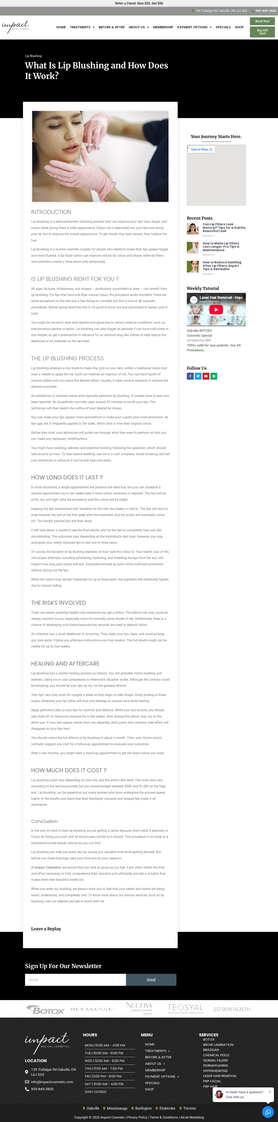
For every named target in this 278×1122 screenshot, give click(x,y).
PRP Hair (210, 1086)
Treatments (80, 27)
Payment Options (192, 27)
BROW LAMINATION (218, 1044)
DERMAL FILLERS (215, 1060)
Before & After (112, 27)
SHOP (239, 27)
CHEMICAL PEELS (216, 1055)
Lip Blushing (33, 56)
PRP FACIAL (212, 1081)
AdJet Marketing (192, 1117)
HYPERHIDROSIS (215, 1070)
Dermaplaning (215, 1065)
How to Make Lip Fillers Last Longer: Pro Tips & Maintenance (221, 246)
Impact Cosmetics (48, 867)
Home (61, 27)
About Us (137, 27)
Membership (163, 27)
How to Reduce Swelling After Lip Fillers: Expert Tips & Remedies (222, 265)
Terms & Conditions (164, 1117)
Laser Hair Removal (220, 1076)
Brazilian (211, 1049)
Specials (223, 27)
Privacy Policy (137, 1117)
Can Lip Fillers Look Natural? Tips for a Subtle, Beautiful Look (224, 227)
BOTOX (209, 1039)
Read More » (209, 235)
